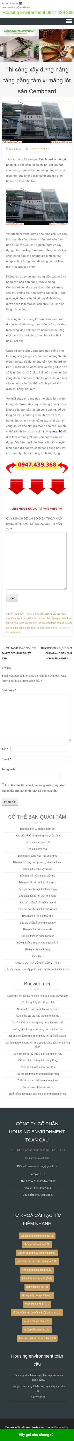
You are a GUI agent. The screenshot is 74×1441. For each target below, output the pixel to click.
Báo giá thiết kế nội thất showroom (37, 909)
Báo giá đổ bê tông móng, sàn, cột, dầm (38, 835)
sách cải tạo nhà (28, 623)
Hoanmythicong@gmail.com (16, 7)
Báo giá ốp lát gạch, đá (38, 842)
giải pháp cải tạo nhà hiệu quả (44, 618)
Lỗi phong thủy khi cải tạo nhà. (38, 1002)
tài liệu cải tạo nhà (25, 627)
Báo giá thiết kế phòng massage (38, 922)
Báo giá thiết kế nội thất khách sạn (37, 889)
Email (6, 759)
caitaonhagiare (40, 148)
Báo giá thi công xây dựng (37, 869)
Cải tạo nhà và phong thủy (37, 1235)
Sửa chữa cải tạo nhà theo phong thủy (37, 1015)
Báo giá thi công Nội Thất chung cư (37, 855)
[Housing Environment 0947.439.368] (37, 59)
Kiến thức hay (16, 613)
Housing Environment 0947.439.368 (38, 12)
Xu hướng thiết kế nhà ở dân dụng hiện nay (37, 1053)
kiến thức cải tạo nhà (37, 1278)
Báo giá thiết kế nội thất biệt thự (37, 875)
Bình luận (9, 690)
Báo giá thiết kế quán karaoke (37, 936)
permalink (15, 632)
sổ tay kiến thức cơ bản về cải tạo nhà (37, 1312)
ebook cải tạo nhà (15, 618)
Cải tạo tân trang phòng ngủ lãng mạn (37, 1073)
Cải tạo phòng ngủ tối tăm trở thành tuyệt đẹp (19, 653)
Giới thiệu (37, 956)
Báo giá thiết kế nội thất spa (37, 916)
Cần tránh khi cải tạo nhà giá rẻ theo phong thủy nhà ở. (37, 995)
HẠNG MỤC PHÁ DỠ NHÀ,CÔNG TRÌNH (38, 962)
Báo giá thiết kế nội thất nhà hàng (37, 895)
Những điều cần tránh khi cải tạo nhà (37, 1009)
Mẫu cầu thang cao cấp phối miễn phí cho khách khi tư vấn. (38, 969)
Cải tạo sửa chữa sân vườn (37, 1087)
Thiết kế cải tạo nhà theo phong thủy (37, 1080)
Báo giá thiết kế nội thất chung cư (37, 882)
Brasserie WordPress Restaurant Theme (29, 1427)
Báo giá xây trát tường (37, 949)
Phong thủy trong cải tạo (37, 1295)
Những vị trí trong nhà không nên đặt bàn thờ (38, 1029)
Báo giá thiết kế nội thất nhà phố (38, 902)
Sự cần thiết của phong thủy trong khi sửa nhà (37, 1022)
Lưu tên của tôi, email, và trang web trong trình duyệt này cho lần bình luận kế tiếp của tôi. (33, 788)
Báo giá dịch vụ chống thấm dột (37, 828)
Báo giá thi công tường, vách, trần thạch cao (37, 862)
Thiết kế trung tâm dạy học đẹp (38, 1067)
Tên (5, 748)
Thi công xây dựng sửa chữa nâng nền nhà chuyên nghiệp (56, 653)
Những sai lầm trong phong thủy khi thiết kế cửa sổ (37, 1035)
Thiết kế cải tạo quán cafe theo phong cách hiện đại (37, 1093)
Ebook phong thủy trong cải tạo (37, 1252)
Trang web (8, 769)
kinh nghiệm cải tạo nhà (37, 1269)
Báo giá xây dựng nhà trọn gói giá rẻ (37, 942)
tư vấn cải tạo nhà (47, 627)
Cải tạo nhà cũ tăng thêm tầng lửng (37, 1060)
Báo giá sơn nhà (37, 849)
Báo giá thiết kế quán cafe (37, 929)
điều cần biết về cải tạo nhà (50, 613)
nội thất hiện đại (37, 1286)
